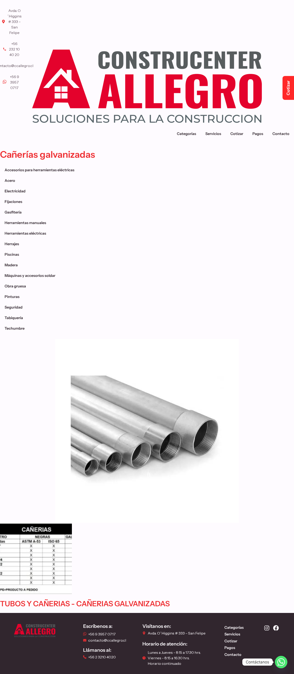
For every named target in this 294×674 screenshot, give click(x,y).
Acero (10, 180)
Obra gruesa (15, 286)
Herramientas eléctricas (25, 233)
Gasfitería (13, 212)
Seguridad (14, 307)
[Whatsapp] (281, 662)
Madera (11, 265)
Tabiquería (14, 317)
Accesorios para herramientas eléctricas (39, 170)
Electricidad (15, 191)
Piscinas (12, 254)
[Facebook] (276, 628)
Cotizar (236, 133)
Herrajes (12, 244)
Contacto (280, 133)
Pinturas (12, 296)
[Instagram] (267, 628)
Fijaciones (13, 201)
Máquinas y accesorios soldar (30, 275)
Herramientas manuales (25, 222)
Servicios (213, 133)
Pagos (257, 133)
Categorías (186, 133)
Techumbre (15, 328)
